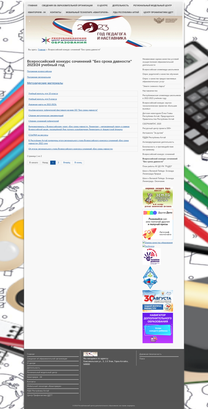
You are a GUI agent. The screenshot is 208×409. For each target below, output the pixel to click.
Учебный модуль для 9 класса (42, 99)
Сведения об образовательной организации (67, 5)
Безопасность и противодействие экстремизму (158, 148)
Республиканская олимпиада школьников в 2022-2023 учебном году (162, 96)
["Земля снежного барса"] (158, 207)
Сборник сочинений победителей (43, 121)
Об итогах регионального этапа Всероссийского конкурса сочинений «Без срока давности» (70, 149)
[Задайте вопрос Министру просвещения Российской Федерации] (158, 311)
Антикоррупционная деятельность (158, 142)
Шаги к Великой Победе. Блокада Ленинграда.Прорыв (158, 172)
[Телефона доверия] (152, 264)
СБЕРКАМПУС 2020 (152, 124)
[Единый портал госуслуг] (148, 246)
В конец (78, 162)
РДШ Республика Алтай (126, 12)
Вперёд (66, 162)
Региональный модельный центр (152, 5)
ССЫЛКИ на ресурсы (38, 135)
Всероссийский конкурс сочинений (159, 154)
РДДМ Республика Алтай (154, 137)
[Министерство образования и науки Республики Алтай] (150, 288)
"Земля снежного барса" (154, 86)
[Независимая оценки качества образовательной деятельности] (158, 243)
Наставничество (150, 91)
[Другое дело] (158, 239)
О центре (102, 5)
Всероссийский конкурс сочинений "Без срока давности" (160, 160)
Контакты (55, 12)
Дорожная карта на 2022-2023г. (42, 104)
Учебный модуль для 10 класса (43, 93)
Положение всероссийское (39, 71)
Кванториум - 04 (37, 12)
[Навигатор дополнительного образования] (158, 342)
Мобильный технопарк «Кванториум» (87, 12)
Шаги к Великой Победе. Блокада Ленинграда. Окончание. (158, 179)
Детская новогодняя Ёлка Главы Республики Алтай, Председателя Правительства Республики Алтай (158, 116)
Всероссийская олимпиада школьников (161, 69)
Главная (32, 5)
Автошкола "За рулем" (153, 133)
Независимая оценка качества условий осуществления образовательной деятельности (161, 62)
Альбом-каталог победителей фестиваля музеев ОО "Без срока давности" (63, 110)
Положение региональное (39, 77)
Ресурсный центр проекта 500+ (157, 128)
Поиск (142, 359)
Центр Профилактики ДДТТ (158, 12)
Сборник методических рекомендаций (45, 115)
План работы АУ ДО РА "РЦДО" (157, 166)
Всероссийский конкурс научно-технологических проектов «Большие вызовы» (160, 106)
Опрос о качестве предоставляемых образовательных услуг (159, 80)
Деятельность (120, 5)
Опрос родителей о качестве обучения (160, 74)
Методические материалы (45, 83)
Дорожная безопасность (150, 354)
